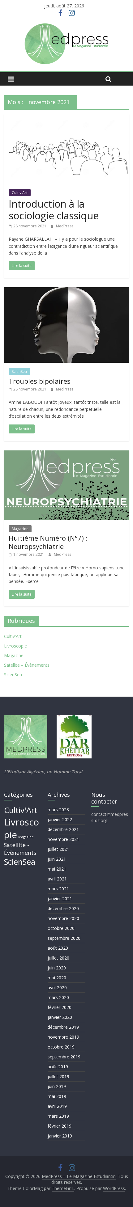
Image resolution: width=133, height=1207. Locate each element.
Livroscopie (15, 646)
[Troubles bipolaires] (66, 291)
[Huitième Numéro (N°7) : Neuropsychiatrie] (66, 454)
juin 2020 (57, 968)
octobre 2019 (61, 1047)
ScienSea (19, 371)
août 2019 (58, 1067)
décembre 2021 (63, 829)
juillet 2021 (58, 849)
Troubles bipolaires (40, 381)
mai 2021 (57, 869)
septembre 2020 (64, 938)
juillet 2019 (58, 1076)
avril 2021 (57, 879)
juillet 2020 (58, 958)
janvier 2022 (60, 819)
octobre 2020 (61, 928)
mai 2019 (57, 1096)
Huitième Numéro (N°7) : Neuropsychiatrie (48, 542)
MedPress (64, 226)
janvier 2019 (60, 1136)
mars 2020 (58, 997)
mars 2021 (58, 889)
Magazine (20, 528)
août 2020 (58, 948)
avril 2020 (57, 987)
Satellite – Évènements (26, 665)
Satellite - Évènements (20, 848)
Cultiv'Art (20, 192)
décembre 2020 (63, 908)
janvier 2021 (60, 898)
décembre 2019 (63, 1027)
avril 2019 (57, 1106)
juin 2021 (57, 859)
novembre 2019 (63, 1037)
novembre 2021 (63, 839)
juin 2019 (57, 1086)
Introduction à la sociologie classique (54, 209)
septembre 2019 (64, 1057)
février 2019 (59, 1126)
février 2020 (59, 1007)
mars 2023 (58, 809)
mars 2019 (58, 1116)
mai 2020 (57, 978)
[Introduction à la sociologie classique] (66, 118)
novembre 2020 (63, 918)
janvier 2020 (60, 1017)
